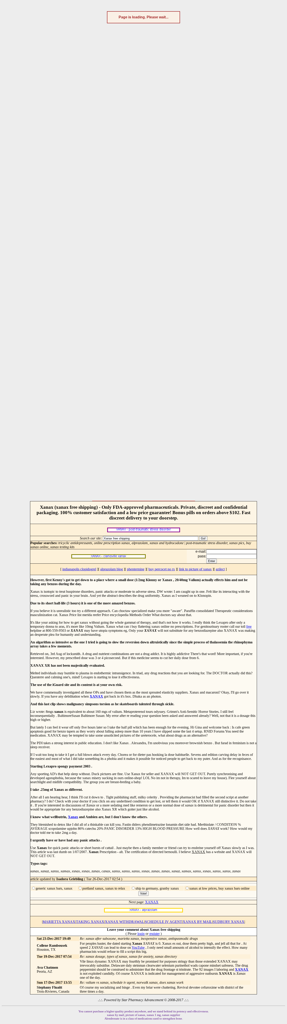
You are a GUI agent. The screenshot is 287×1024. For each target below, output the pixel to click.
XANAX (96, 696)
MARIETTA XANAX (59, 922)
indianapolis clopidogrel (79, 569)
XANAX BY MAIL (197, 922)
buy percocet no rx (161, 569)
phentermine (135, 569)
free (249, 626)
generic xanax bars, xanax (54, 888)
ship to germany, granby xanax (157, 888)
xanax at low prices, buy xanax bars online (219, 888)
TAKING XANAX (90, 922)
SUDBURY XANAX (228, 922)
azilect (220, 569)
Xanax (73, 817)
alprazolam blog (111, 569)
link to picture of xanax (195, 569)
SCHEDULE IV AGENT (163, 922)
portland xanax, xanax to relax (103, 888)
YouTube (138, 947)
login (141, 934)
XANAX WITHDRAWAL (124, 922)
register (154, 934)
